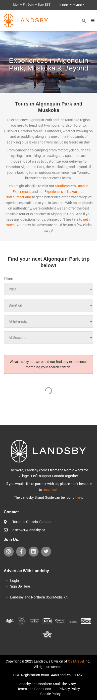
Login (14, 581)
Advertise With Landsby (26, 571)
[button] (84, 21)
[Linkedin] (34, 552)
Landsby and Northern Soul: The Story (46, 684)
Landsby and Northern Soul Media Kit (39, 597)
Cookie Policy (50, 694)
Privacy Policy (69, 689)
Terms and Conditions (34, 689)
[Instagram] (9, 552)
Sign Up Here (20, 586)
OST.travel (76, 661)
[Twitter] (46, 552)
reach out (50, 489)
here (78, 497)
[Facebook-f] (21, 552)
